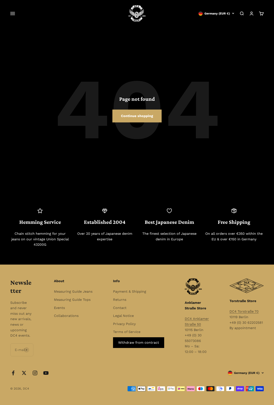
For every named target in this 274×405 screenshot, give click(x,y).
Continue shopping (137, 116)
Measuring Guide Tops (72, 300)
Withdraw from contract (138, 342)
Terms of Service (126, 332)
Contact (120, 308)
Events (59, 308)
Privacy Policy (124, 324)
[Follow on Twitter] (24, 373)
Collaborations (66, 316)
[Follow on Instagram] (35, 373)
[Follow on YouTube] (46, 373)
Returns (119, 300)
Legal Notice (123, 316)
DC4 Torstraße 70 (244, 311)
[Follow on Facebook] (13, 373)
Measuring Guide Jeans (73, 291)
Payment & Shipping (129, 291)
